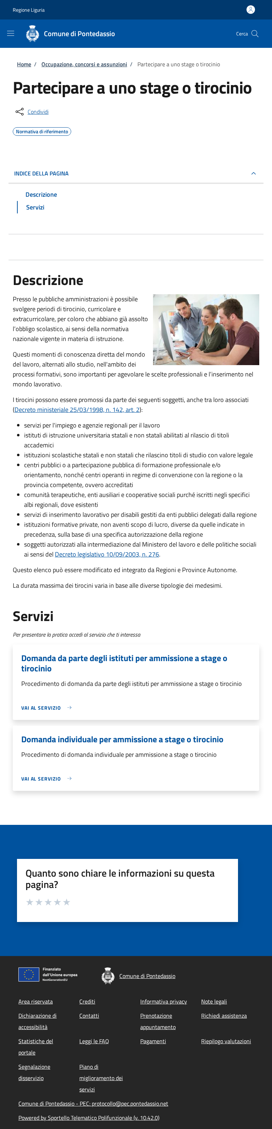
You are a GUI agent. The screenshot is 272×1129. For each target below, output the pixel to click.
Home (24, 64)
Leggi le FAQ (94, 1041)
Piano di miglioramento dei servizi (101, 1078)
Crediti (87, 1001)
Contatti (89, 1015)
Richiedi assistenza (224, 1015)
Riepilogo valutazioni (226, 1041)
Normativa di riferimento (42, 130)
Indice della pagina (41, 173)
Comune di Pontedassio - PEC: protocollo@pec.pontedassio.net (93, 1103)
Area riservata (35, 1001)
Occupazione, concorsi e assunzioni (84, 64)
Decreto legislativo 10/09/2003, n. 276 (107, 554)
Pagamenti (153, 1041)
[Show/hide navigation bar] (10, 33)
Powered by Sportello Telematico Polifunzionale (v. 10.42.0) (88, 1117)
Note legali (214, 1001)
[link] (48, 707)
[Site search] (255, 33)
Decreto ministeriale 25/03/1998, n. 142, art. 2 (77, 409)
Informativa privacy (163, 1001)
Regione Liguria (29, 9)
